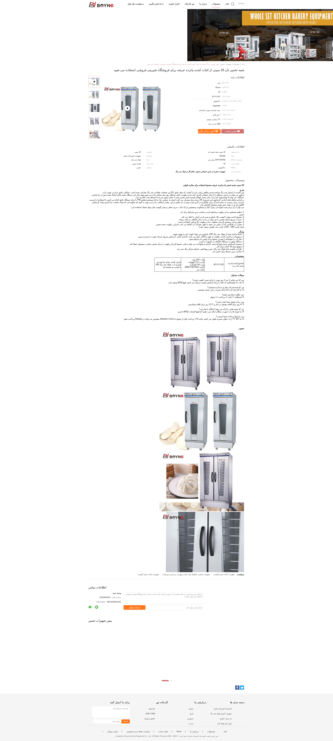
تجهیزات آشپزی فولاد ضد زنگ (221, 714)
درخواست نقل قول (135, 4)
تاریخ (191, 714)
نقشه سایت (163, 731)
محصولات (216, 4)
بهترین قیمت (231, 131)
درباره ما (203, 4)
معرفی (190, 709)
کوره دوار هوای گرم (224, 723)
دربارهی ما (194, 731)
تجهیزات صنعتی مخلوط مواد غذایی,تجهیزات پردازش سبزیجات (186, 574)
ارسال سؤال (134, 607)
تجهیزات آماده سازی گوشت (224, 574)
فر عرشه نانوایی (226, 719)
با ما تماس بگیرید (156, 4)
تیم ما (191, 723)
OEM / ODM (150, 714)
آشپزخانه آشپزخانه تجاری (223, 709)
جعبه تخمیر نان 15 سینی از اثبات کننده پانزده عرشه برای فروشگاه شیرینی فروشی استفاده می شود (183, 64)
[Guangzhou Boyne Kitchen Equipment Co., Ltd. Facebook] (237, 687)
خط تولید (152, 709)
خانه (227, 4)
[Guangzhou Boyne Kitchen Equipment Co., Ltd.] (101, 4)
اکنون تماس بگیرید (206, 131)
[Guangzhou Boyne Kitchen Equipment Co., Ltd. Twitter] (242, 687)
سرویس (190, 719)
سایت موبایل (112, 731)
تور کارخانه (189, 4)
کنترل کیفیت (174, 4)
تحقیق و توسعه (149, 719)
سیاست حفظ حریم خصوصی (138, 731)
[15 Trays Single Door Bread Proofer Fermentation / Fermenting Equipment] (134, 121)
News (179, 731)
